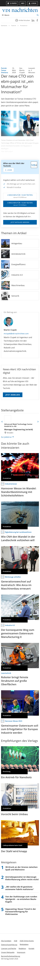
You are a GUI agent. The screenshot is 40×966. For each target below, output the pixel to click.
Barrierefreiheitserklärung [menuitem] (10, 956)
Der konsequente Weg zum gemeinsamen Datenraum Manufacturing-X (17, 633)
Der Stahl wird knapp (14, 851)
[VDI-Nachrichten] (20, 10)
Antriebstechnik (18, 254)
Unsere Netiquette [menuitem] (7, 952)
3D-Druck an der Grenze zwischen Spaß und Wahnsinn (21, 868)
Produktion (23, 25)
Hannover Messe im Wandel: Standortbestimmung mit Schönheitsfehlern (18, 492)
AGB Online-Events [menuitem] (27, 941)
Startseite (4, 25)
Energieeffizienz (18, 264)
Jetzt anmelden (12, 395)
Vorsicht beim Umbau (14, 814)
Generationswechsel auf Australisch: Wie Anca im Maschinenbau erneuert (16, 585)
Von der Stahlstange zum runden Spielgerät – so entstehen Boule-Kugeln (21, 899)
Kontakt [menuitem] (31, 948)
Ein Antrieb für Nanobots (16, 777)
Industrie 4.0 (17, 275)
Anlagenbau (16, 243)
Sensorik (15, 296)
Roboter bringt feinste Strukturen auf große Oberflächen (14, 680)
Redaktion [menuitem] (22, 948)
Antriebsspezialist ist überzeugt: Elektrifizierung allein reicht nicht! (22, 878)
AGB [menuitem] (15, 941)
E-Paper (13, 3)
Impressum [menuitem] (21, 952)
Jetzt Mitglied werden (20, 222)
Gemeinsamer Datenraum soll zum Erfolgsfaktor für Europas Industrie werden (19, 729)
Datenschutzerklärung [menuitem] (9, 945)
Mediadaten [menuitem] (24, 944)
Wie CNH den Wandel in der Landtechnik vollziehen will (18, 538)
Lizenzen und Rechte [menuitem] (8, 948)
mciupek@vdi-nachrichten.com (16, 333)
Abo (22, 3)
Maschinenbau (18, 285)
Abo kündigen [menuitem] (6, 941)
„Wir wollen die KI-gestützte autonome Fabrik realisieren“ (19, 888)
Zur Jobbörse (6, 437)
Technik (13, 25)
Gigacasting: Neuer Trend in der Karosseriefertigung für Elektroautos (20, 911)
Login (33, 3)
